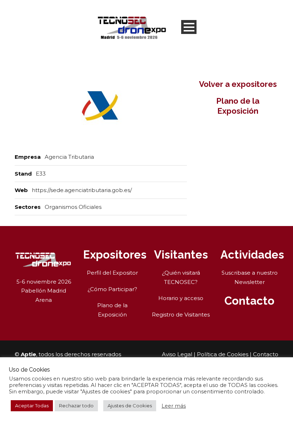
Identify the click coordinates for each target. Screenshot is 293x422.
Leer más (174, 406)
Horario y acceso (180, 298)
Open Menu (189, 27)
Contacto (265, 354)
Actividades (252, 254)
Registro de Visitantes (181, 314)
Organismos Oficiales (73, 206)
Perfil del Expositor (112, 272)
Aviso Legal (177, 354)
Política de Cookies (222, 354)
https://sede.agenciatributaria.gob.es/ (82, 190)
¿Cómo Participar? (112, 289)
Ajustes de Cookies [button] (130, 405)
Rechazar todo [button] (76, 405)
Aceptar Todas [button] (32, 405)
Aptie (28, 354)
